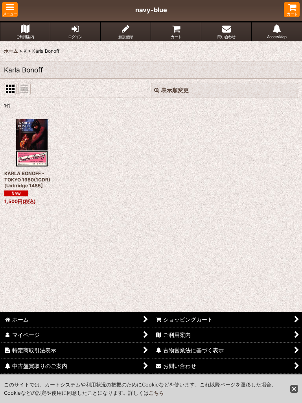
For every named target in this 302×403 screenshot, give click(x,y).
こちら (156, 393)
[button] (10, 9)
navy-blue (151, 10)
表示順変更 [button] (175, 90)
